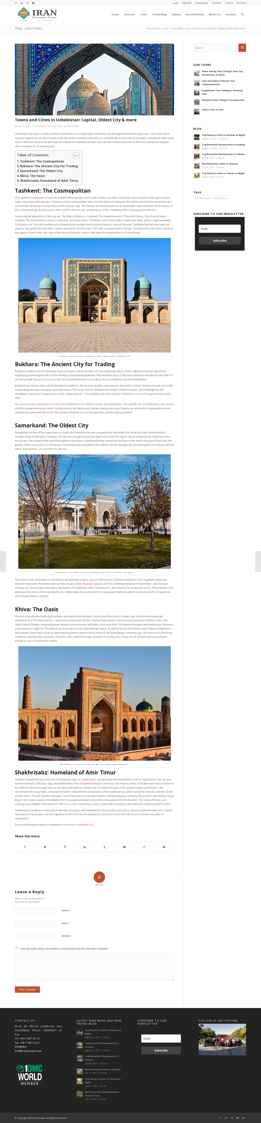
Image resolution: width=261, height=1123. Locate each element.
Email (66, 923)
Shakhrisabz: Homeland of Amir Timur (49, 180)
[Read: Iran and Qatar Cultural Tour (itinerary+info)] (196, 83)
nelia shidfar (73, 126)
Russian (241, 2)
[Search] (242, 14)
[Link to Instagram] (27, 3)
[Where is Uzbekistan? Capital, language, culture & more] (3, 561)
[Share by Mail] (164, 847)
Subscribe (219, 240)
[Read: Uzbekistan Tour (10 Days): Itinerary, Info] (196, 92)
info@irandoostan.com (28, 1051)
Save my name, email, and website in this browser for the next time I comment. (64, 948)
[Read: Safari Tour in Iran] (196, 111)
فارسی (175, 2)
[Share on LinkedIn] (85, 847)
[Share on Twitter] (45, 847)
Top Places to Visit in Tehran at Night (223, 173)
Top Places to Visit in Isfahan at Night (223, 135)
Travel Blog (55, 126)
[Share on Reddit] (144, 847)
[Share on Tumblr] (104, 847)
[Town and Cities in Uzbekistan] (94, 80)
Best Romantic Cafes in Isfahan (220, 163)
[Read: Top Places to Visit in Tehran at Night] (196, 175)
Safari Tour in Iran (212, 109)
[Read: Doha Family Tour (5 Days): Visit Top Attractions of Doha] (196, 73)
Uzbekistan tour (84, 824)
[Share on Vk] (124, 847)
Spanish (186, 2)
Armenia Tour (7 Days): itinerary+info (223, 100)
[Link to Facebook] (16, 3)
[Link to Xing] (39, 3)
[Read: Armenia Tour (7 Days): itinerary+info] (196, 102)
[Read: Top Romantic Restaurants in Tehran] (196, 156)
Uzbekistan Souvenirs (49, 404)
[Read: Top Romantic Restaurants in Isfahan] (196, 146)
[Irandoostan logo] (37, 14)
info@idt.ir (21, 1046)
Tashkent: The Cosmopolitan (42, 161)
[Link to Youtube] (33, 3)
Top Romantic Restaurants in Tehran (223, 154)
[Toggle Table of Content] (74, 155)
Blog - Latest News (28, 28)
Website (66, 935)
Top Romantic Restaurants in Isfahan (223, 144)
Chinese (216, 2)
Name (66, 910)
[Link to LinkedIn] (21, 3)
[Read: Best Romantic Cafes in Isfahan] (196, 165)
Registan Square (92, 583)
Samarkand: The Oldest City (41, 171)
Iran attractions (203, 198)
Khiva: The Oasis (32, 176)
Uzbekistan (37, 197)
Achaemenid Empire (91, 783)
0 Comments (38, 126)
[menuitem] (175, 3)
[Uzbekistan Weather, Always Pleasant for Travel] (258, 561)
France (229, 2)
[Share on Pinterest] (65, 847)
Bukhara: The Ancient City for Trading (49, 166)
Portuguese (201, 2)
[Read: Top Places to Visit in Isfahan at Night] (196, 137)
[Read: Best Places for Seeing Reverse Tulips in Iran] (79, 1094)
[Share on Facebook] (25, 847)
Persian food (220, 198)
